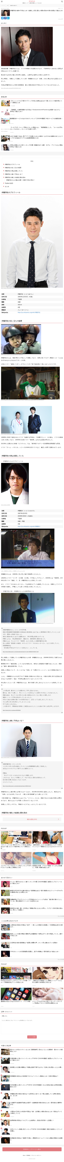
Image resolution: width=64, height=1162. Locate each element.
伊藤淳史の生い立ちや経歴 (13, 167)
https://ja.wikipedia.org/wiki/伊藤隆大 (29, 526)
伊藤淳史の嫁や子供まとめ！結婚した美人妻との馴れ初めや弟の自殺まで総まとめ (36, 10)
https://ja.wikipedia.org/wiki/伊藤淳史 (29, 312)
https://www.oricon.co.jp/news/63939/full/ (11, 710)
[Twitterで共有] (2, 18)
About (24, 1155)
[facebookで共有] (5, 18)
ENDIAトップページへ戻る (32, 1149)
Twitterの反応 (9, 183)
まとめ (7, 186)
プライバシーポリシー (36, 1155)
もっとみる (61, 916)
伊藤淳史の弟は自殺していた (14, 171)
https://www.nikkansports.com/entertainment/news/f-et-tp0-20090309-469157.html (20, 651)
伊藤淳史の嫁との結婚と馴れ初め (15, 177)
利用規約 (28, 1155)
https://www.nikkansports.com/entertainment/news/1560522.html (17, 786)
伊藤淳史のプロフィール (12, 164)
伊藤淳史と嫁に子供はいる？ (14, 174)
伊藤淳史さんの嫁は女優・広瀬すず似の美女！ (20, 180)
